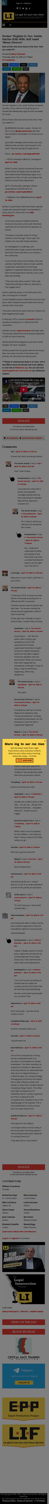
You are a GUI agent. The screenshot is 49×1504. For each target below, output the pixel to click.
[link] (24, 741)
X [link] (45, 741)
